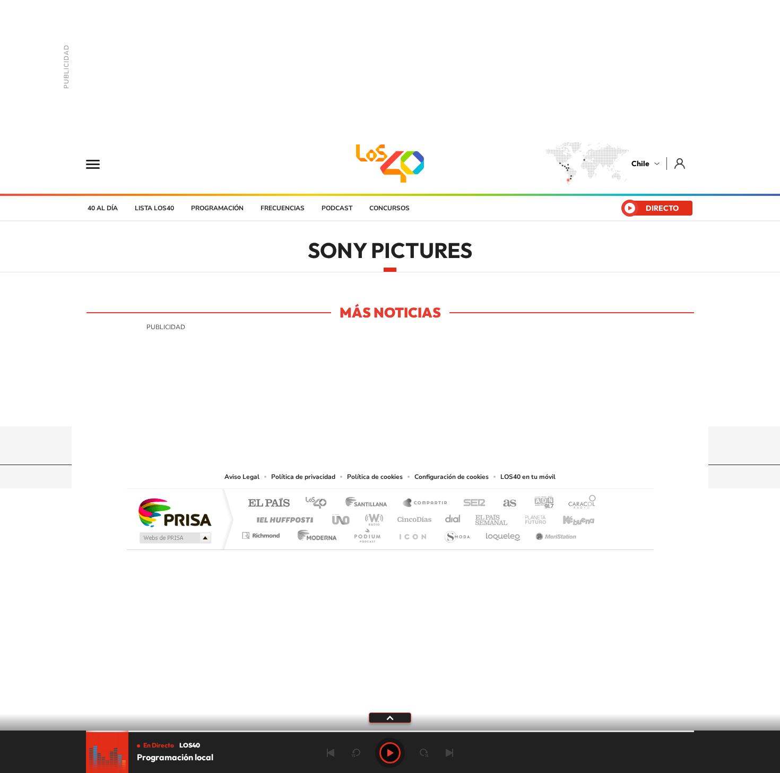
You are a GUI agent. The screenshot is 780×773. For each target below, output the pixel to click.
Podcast (337, 208)
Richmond (262, 532)
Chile (640, 163)
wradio (372, 516)
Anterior (330, 752)
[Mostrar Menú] (100, 164)
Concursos (389, 208)
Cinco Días (413, 516)
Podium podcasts (366, 532)
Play (390, 753)
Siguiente (449, 752)
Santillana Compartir (425, 503)
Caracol (578, 503)
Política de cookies (375, 477)
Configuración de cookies (451, 477)
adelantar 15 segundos (424, 752)
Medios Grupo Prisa (174, 537)
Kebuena (569, 516)
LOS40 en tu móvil (528, 477)
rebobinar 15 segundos (356, 752)
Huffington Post (283, 516)
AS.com (504, 503)
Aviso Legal (241, 477)
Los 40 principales (320, 503)
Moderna (314, 532)
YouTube (368, 405)
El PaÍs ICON (412, 532)
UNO (342, 516)
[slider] (390, 731)
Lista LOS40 (154, 208)
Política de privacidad (303, 477)
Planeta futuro (531, 516)
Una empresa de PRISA (174, 512)
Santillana (369, 503)
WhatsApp (453, 405)
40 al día (103, 208)
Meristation (554, 532)
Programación (217, 208)
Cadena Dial (453, 516)
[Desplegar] (390, 717)
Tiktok (326, 405)
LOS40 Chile (390, 163)
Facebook (411, 405)
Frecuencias (283, 208)
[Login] (680, 163)
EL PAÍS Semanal (492, 516)
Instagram (347, 405)
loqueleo (503, 532)
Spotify (432, 405)
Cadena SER (471, 503)
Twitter (390, 405)
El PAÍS (269, 503)
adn (540, 503)
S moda (456, 532)
